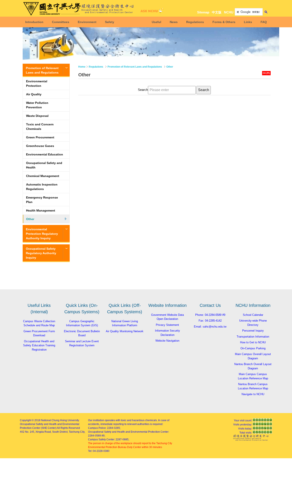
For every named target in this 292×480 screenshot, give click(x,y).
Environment (87, 22)
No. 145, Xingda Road (38, 431)
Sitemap (203, 12)
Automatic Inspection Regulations (42, 187)
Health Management (40, 210)
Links (248, 22)
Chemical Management (42, 176)
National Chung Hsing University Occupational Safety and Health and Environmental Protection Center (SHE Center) (49, 424)
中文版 (216, 12)
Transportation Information (253, 336)
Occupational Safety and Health (44, 165)
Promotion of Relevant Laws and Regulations (42, 70)
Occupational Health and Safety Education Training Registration (39, 345)
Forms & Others (223, 22)
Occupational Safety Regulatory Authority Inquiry (41, 253)
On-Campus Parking (252, 348)
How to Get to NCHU (253, 342)
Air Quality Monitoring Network (124, 331)
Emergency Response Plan (42, 200)
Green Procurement (40, 137)
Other (30, 219)
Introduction (34, 22)
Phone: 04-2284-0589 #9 (210, 314)
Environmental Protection (36, 83)
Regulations (195, 22)
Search (143, 90)
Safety (109, 22)
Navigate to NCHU (253, 394)
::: (265, 4)
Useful (156, 22)
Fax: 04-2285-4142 (210, 320)
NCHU (228, 12)
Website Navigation (167, 340)
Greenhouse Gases (40, 146)
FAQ (264, 22)
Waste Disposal (37, 115)
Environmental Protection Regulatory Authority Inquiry (42, 234)
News (174, 22)
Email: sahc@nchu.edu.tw (210, 326)
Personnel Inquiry (253, 330)
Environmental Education (44, 154)
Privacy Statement (167, 324)
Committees (60, 22)
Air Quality (33, 94)
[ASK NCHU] (151, 11)
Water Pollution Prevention (37, 105)
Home (82, 66)
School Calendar (253, 314)
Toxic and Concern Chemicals (40, 127)
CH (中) (266, 73)
